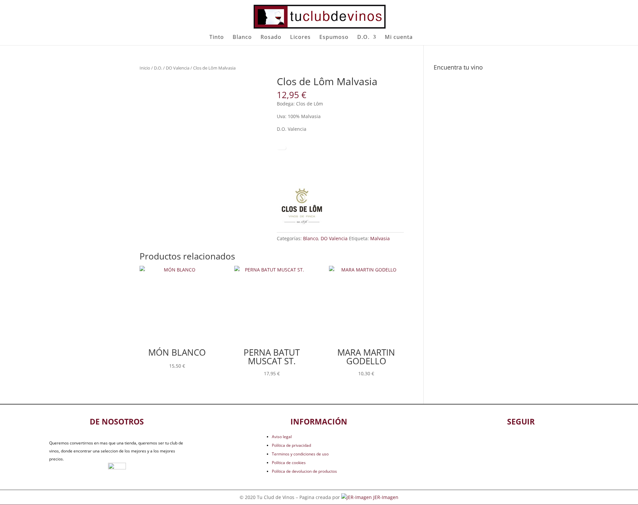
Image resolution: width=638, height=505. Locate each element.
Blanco (242, 38)
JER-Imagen (385, 497)
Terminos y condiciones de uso (300, 454)
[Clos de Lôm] (302, 206)
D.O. (363, 38)
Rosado (271, 38)
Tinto (216, 38)
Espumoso (334, 38)
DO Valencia (177, 68)
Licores (300, 38)
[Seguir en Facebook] (510, 442)
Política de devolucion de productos (304, 471)
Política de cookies (289, 462)
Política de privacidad (291, 445)
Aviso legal (282, 436)
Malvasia (380, 238)
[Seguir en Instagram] (532, 442)
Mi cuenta (399, 38)
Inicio (145, 68)
